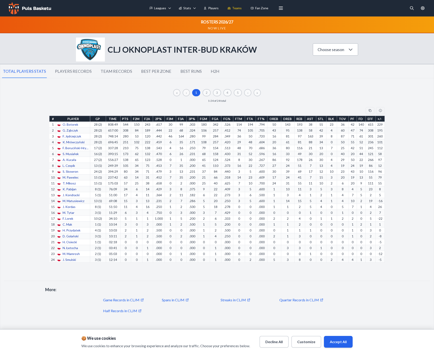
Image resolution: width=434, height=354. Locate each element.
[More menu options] (281, 8)
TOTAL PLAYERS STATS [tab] (24, 71)
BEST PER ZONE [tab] (156, 71)
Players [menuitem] (213, 8)
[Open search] (412, 8)
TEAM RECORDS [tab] (116, 71)
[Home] (29, 8)
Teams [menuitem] (237, 8)
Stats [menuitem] (187, 8)
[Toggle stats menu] (194, 8)
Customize (306, 342)
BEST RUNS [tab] (191, 71)
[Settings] (423, 8)
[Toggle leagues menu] (170, 8)
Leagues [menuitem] (160, 8)
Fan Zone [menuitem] (261, 8)
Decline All (274, 342)
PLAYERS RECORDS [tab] (73, 71)
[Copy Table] (370, 110)
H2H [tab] (215, 71)
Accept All (338, 342)
